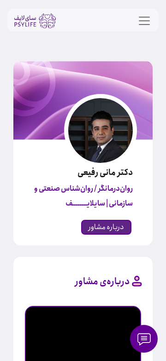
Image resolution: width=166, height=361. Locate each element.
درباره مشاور (106, 227)
